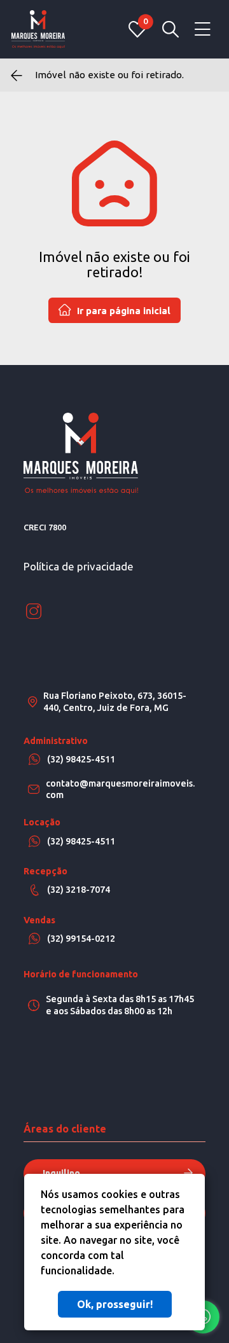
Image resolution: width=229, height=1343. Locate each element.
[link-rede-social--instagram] (34, 612)
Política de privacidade (79, 566)
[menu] (203, 29)
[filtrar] (170, 29)
